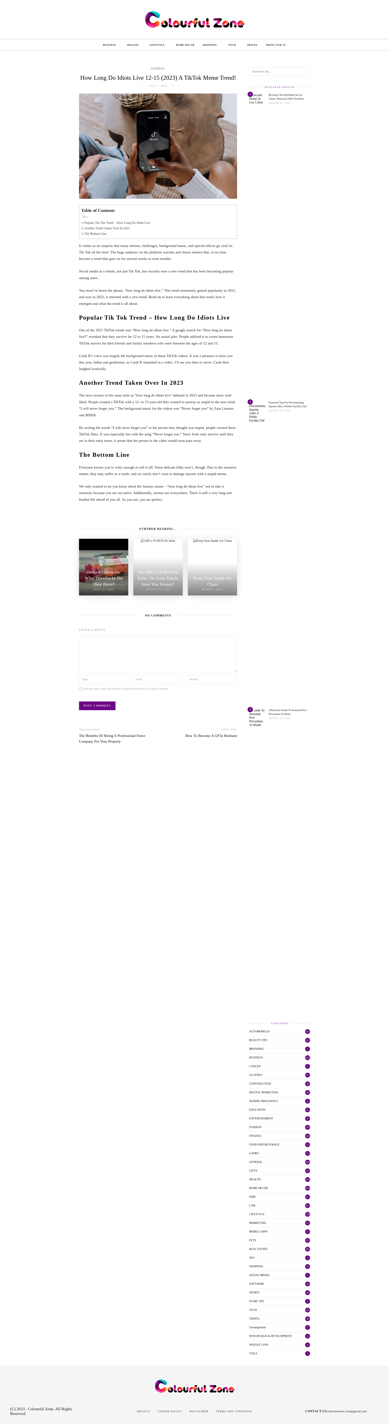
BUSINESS (109, 45)
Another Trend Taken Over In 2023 (107, 228)
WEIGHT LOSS (258, 1344)
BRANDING (256, 1048)
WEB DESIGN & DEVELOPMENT (270, 1336)
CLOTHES (255, 1075)
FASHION (255, 1127)
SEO (252, 1257)
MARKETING (257, 1222)
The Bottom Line (95, 234)
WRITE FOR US (276, 45)
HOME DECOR (185, 45)
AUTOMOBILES (259, 1031)
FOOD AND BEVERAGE (264, 1144)
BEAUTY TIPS (258, 1040)
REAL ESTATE (258, 1249)
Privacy (143, 1411)
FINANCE (255, 1135)
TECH (232, 45)
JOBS (252, 1196)
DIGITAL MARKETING (263, 1092)
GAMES (254, 1153)
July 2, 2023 (158, 86)
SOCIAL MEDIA (259, 1275)
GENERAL (158, 68)
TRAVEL (252, 45)
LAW (252, 1205)
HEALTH (132, 45)
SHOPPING (210, 45)
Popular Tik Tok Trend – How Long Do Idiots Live (117, 223)
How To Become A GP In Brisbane (211, 736)
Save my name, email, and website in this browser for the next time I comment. (126, 688)
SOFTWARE (256, 1283)
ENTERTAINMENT (261, 1118)
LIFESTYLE (157, 45)
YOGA (253, 1353)
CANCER (255, 1066)
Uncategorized (257, 1327)
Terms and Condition (234, 1411)
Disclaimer (198, 1411)
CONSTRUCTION (260, 1083)
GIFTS (253, 1170)
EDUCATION (257, 1109)
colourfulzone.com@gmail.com (347, 1411)
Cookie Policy (170, 1411)
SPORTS (254, 1292)
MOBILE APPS (258, 1231)
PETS (252, 1240)
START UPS (256, 1301)
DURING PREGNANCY (263, 1101)
